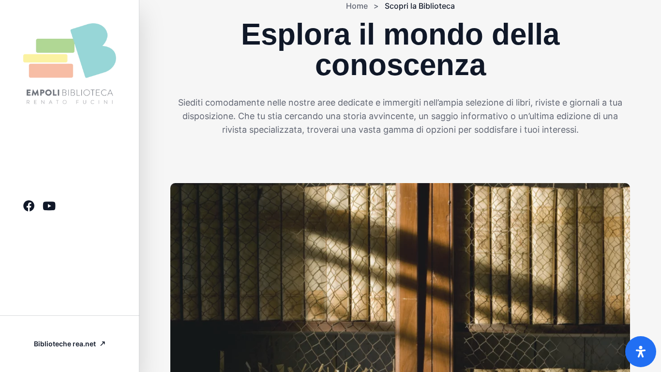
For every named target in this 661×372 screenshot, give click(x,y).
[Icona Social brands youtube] (49, 206)
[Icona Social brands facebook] (29, 206)
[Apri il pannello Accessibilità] (640, 351)
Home (357, 6)
